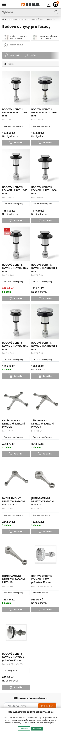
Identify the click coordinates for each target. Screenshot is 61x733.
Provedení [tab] (14, 55)
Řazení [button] (11, 63)
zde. (54, 722)
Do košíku (18, 142)
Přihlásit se (47, 705)
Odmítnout (24, 728)
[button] (4, 19)
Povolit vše (37, 728)
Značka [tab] (33, 55)
